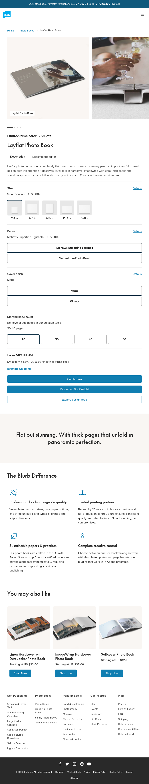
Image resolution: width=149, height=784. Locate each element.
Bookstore (96, 714)
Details (116, 4)
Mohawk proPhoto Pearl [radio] (74, 258)
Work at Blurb (74, 772)
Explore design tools (74, 400)
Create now (74, 379)
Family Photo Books (46, 717)
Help (121, 696)
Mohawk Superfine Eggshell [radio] (74, 248)
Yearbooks (69, 734)
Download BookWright (74, 389)
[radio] (14, 208)
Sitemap (74, 778)
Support (129, 772)
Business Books (72, 729)
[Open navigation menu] (142, 14)
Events (94, 709)
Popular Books (72, 696)
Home (10, 30)
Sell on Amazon (16, 743)
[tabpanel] (74, 170)
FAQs (121, 714)
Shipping (123, 719)
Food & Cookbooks (73, 704)
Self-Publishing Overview (15, 714)
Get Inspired (98, 696)
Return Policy (125, 724)
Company (60, 772)
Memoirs (68, 714)
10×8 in (67, 218)
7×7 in (14, 218)
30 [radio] (57, 339)
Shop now (66, 673)
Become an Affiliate (129, 729)
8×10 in (49, 218)
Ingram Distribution (18, 748)
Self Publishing (17, 696)
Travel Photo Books (46, 722)
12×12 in (32, 218)
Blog (93, 704)
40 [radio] (90, 339)
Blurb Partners (98, 724)
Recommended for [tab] (44, 157)
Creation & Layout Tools (17, 705)
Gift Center (96, 719)
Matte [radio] (74, 291)
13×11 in (84, 218)
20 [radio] (23, 339)
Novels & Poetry (72, 739)
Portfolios (68, 724)
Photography (70, 709)
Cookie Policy (116, 772)
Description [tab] (17, 156)
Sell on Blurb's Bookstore (15, 736)
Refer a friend (126, 734)
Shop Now (20, 673)
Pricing (122, 704)
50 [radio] (124, 339)
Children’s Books (72, 719)
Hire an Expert (126, 709)
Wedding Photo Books (43, 710)
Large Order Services (14, 723)
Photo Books (27, 30)
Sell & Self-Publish (17, 729)
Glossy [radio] (74, 301)
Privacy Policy (99, 772)
